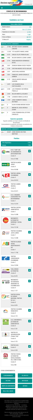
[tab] (16, 155)
